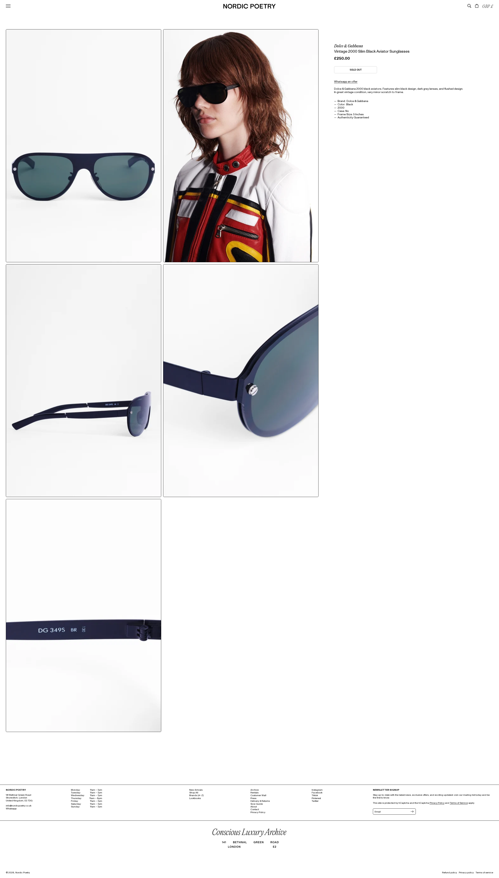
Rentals (254, 792)
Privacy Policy (257, 812)
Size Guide (256, 804)
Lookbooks (195, 798)
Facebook (317, 792)
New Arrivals (196, 790)
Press (253, 798)
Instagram (317, 790)
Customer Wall (258, 795)
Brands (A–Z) (196, 795)
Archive (254, 790)
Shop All (193, 792)
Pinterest (316, 798)
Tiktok (315, 795)
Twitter (315, 801)
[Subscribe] (412, 811)
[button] (469, 6)
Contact (254, 809)
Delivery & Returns (260, 801)
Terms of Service (459, 803)
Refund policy (449, 872)
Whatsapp (11, 808)
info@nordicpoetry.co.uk (18, 805)
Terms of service (484, 872)
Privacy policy (466, 872)
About (253, 806)
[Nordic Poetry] (249, 7)
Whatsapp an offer (345, 81)
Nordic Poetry (22, 872)
